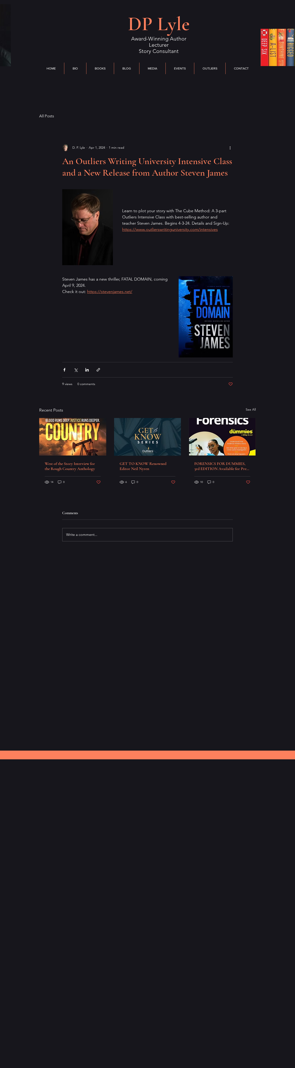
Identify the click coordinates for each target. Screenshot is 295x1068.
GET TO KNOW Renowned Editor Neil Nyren (143, 466)
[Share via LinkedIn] (87, 370)
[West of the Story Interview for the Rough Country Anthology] (72, 437)
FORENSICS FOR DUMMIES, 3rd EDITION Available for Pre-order (221, 466)
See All (251, 409)
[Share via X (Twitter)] (76, 370)
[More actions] (230, 147)
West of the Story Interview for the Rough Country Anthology (70, 466)
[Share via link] (98, 370)
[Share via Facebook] (64, 370)
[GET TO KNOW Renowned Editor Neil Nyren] (147, 437)
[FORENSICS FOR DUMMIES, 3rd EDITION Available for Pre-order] (222, 437)
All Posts (46, 116)
